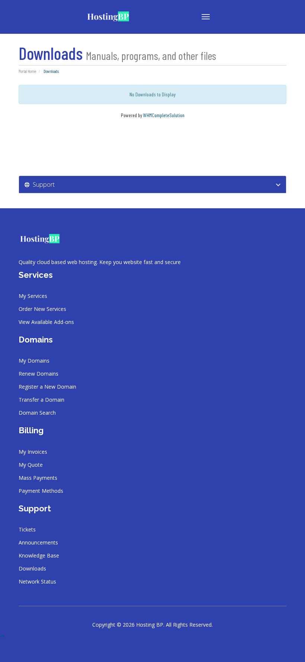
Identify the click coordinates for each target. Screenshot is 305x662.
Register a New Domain (47, 386)
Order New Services (42, 308)
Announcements (38, 542)
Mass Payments (38, 477)
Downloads (32, 568)
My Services (33, 295)
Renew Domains (38, 373)
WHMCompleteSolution (163, 115)
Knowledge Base (39, 555)
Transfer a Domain (41, 399)
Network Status (37, 581)
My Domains (34, 360)
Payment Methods (41, 490)
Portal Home (27, 71)
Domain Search (37, 412)
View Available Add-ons (46, 321)
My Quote (31, 464)
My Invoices (33, 451)
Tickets (27, 529)
